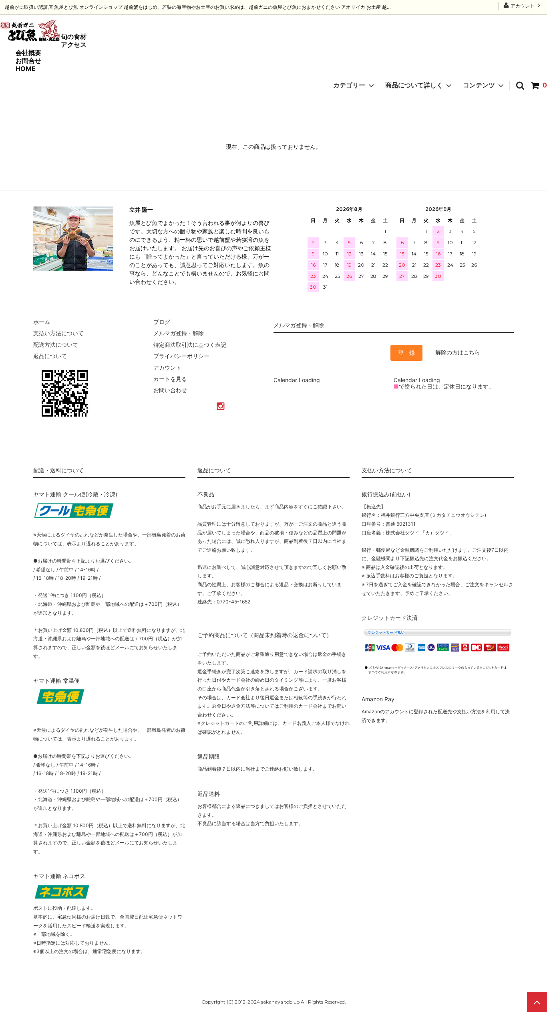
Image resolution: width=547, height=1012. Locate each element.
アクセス (73, 44)
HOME (26, 69)
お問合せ (28, 61)
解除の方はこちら (457, 352)
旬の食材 (73, 36)
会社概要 (28, 53)
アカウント (522, 6)
